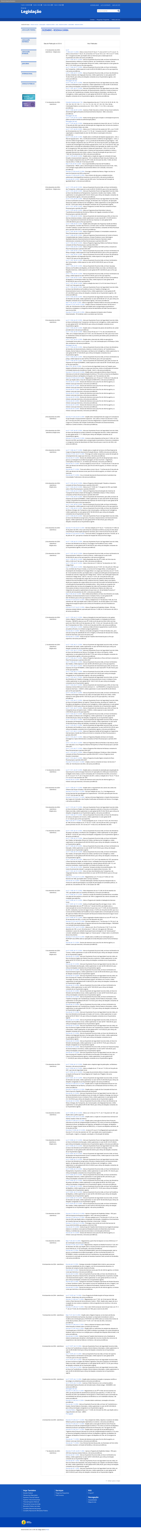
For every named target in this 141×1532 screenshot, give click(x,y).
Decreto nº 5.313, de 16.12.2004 (75, 877)
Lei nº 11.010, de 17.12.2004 (74, 807)
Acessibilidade (94, 5)
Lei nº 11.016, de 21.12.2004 (74, 737)
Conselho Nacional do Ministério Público (35, 1511)
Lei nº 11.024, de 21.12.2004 (74, 685)
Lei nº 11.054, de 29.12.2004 (74, 320)
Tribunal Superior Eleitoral (31, 1502)
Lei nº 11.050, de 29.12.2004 (74, 347)
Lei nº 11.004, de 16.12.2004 (74, 852)
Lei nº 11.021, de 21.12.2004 (74, 708)
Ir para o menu (37, 5)
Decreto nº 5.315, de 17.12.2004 (75, 791)
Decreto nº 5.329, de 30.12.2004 (75, 171)
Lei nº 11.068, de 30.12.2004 (74, 224)
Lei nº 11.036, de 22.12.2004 (74, 559)
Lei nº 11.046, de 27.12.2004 (74, 450)
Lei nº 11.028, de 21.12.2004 (74, 662)
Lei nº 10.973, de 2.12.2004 (73, 1379)
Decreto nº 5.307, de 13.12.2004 (75, 1117)
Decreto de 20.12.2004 (72, 779)
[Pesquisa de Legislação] (28, 99)
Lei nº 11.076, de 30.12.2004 (74, 137)
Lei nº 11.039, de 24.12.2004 (74, 516)
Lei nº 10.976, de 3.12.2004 (73, 1354)
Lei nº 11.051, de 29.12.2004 (74, 339)
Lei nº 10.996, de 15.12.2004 (74, 917)
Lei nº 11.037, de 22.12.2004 (74, 553)
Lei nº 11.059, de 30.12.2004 (74, 274)
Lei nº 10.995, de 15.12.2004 (74, 950)
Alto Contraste (105, 5)
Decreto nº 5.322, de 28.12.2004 (75, 438)
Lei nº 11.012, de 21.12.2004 (74, 758)
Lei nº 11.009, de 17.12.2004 (74, 815)
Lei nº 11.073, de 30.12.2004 (74, 191)
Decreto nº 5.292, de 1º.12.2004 (75, 1429)
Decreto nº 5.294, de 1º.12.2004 (75, 1420)
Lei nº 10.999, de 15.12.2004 (74, 894)
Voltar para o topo (114, 1481)
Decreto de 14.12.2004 (72, 1093)
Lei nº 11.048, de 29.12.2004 (74, 360)
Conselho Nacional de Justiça (32, 1508)
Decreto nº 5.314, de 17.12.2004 (75, 797)
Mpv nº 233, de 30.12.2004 (73, 164)
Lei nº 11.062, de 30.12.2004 (74, 254)
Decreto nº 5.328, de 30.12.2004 (75, 175)
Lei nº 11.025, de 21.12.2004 (74, 677)
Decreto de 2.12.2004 (72, 1404)
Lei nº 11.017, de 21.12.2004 (74, 731)
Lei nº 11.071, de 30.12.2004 (74, 206)
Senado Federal (28, 1493)
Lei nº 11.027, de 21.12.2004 (74, 666)
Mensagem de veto (71, 81)
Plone (47, 1529)
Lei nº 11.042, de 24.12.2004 (74, 497)
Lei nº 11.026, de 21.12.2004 (74, 671)
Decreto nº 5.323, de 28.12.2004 (75, 417)
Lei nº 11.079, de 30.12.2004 (74, 118)
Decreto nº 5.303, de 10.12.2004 (75, 1217)
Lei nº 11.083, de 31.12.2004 (74, 73)
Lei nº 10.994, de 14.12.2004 (74, 1064)
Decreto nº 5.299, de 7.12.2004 (75, 1307)
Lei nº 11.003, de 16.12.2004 (74, 859)
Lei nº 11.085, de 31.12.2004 (74, 59)
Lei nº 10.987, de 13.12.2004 (74, 1153)
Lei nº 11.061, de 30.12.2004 (74, 260)
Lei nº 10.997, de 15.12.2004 (74, 904)
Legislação (42, 24)
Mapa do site (92, 1502)
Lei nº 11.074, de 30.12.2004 (74, 187)
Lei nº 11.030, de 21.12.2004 (74, 658)
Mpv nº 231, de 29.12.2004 (73, 366)
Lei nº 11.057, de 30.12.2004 (74, 283)
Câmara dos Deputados (30, 1495)
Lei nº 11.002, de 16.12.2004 (74, 867)
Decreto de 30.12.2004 (72, 179)
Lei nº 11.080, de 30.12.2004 (74, 110)
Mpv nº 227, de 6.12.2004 (73, 1315)
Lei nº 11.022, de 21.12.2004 (74, 700)
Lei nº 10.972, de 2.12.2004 (73, 1383)
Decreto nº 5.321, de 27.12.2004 (75, 454)
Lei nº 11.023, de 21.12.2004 (74, 693)
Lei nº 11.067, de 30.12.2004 (74, 231)
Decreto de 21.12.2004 (72, 631)
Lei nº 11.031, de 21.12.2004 (74, 650)
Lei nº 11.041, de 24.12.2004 (74, 504)
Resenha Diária (50, 24)
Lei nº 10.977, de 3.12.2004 (73, 1346)
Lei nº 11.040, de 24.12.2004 (74, 508)
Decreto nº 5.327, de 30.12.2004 (75, 304)
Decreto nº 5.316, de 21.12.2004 (75, 762)
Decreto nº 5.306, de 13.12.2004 (75, 1120)
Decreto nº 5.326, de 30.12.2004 (75, 312)
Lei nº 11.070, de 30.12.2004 (74, 210)
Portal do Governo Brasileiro (8, 1)
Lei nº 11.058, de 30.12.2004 (74, 277)
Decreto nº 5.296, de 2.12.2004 (75, 1391)
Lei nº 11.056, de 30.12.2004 (74, 287)
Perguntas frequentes (62, 1493)
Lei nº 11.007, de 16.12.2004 (74, 831)
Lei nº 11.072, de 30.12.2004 (74, 199)
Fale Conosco (60, 1495)
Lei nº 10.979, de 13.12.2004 (74, 1203)
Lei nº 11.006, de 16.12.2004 (74, 838)
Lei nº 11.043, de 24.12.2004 (74, 491)
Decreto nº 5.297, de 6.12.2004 (75, 1328)
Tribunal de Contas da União (31, 1504)
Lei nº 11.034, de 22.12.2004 (74, 567)
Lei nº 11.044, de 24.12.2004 (74, 487)
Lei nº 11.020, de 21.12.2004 (74, 714)
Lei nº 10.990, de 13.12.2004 (74, 1113)
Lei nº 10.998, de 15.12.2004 (74, 900)
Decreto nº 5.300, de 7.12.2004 (75, 1299)
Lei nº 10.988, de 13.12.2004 (74, 1146)
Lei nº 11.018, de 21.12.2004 (74, 725)
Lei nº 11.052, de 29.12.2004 (74, 332)
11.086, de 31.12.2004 (72, 52)
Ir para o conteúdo (26, 5)
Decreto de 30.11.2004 (72, 1455)
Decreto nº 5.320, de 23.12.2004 (75, 528)
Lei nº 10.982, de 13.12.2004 (74, 1186)
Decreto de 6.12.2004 (72, 1336)
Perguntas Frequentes (103, 19)
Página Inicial (34, 24)
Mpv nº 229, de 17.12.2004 (73, 821)
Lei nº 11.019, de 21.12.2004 (74, 719)
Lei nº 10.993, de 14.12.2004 (74, 1068)
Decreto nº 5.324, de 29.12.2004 (75, 378)
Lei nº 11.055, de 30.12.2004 (74, 297)
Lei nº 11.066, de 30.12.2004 (74, 235)
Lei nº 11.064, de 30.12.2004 (74, 247)
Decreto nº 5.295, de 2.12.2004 (75, 1400)
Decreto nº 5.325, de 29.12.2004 (75, 372)
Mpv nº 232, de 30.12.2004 (73, 302)
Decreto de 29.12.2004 (72, 382)
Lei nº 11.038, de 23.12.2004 (74, 541)
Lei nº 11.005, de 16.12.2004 (74, 846)
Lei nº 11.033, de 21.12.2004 (74, 617)
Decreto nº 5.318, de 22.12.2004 (75, 600)
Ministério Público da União (31, 1506)
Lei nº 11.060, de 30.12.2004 (74, 266)
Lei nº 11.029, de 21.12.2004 (74, 627)
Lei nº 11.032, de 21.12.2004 (74, 644)
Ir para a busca (47, 5)
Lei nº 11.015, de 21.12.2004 (74, 743)
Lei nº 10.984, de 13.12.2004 (74, 1175)
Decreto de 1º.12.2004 (72, 1439)
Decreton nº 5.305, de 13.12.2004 (75, 1130)
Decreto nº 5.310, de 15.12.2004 (75, 937)
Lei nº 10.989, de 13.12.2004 (74, 1140)
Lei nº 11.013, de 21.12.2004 (74, 752)
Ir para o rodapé (58, 5)
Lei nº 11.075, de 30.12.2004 (74, 156)
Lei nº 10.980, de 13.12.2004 (74, 1198)
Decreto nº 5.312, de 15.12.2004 (75, 921)
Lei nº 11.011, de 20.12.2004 (74, 770)
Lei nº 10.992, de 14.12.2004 (74, 1072)
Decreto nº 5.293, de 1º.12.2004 (75, 1424)
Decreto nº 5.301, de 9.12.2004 (75, 1245)
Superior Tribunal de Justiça (31, 1500)
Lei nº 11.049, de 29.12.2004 (74, 357)
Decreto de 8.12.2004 (72, 1264)
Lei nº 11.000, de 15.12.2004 (74, 890)
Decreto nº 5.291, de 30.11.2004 (75, 1451)
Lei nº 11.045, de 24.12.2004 (74, 483)
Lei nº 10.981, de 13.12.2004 (74, 1192)
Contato (92, 19)
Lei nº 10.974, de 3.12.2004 (73, 1367)
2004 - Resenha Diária (61, 24)
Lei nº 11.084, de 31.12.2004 (74, 67)
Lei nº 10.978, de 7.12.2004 (73, 1295)
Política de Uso (116, 19)
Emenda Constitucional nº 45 (74, 102)
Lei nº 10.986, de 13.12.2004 (74, 1159)
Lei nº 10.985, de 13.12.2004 (74, 1169)
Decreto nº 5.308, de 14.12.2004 (75, 1089)
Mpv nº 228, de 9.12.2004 (73, 1241)
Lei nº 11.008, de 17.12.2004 (74, 788)
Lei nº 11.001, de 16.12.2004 (74, 871)
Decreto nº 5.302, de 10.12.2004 (75, 1223)
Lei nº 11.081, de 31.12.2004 (74, 88)
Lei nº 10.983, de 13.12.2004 (74, 1180)
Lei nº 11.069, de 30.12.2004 (74, 216)
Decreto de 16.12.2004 (72, 881)
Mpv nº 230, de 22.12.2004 (73, 594)
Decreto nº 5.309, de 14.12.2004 (75, 1083)
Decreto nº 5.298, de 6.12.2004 (75, 1324)
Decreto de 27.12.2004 (72, 458)
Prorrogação (69, 1414)
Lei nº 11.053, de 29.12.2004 (74, 328)
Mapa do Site (116, 5)
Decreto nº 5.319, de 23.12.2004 (75, 533)
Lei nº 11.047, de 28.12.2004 (74, 430)
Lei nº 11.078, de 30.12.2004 (74, 123)
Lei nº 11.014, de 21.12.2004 (74, 748)
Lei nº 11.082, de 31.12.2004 (74, 83)
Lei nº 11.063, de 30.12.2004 (74, 251)
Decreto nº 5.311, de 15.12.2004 (75, 927)
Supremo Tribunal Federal (31, 1497)
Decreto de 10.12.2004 (72, 1227)
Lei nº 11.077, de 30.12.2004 (74, 129)
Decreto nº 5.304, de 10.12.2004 (75, 1213)
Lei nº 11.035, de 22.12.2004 (74, 563)
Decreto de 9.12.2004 (72, 1250)
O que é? (91, 1493)
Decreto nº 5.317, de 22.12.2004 (75, 607)
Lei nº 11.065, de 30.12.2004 (74, 243)
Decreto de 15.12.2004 (72, 942)
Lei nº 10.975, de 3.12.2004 (73, 1359)
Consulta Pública (70, 1410)
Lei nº (67, 50)
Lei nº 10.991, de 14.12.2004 (74, 1078)
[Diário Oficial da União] (28, 106)
